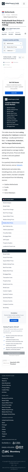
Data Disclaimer (6, 383)
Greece (4, 429)
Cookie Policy (5, 390)
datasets (19, 165)
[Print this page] (25, 33)
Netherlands (14, 15)
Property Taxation (7, 243)
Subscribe (14, 93)
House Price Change (8, 209)
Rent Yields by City (7, 226)
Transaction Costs (7, 277)
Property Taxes (7, 281)
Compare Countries (8, 304)
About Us (4, 381)
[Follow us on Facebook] (15, 465)
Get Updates (14, 320)
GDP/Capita (6, 240)
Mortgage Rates (7, 236)
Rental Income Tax (8, 284)
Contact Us (5, 378)
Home (3, 15)
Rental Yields (6, 206)
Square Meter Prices (8, 216)
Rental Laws (6, 287)
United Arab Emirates (7, 420)
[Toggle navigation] (24, 3)
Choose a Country (7, 301)
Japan (3, 436)
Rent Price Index (7, 267)
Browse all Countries (7, 398)
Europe (8, 15)
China (3, 427)
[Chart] (20, 57)
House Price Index (7, 257)
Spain (3, 423)
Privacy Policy (6, 388)
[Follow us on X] (14, 465)
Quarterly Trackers (8, 294)
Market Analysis (7, 203)
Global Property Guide (14, 28)
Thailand (4, 434)
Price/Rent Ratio (7, 233)
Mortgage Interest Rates (8, 414)
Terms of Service (6, 385)
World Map (6, 308)
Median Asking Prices (8, 219)
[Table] (23, 57)
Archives (4, 392)
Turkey (4, 432)
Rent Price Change (8, 213)
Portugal (4, 425)
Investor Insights (7, 291)
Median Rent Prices (8, 223)
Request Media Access (7, 456)
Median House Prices (7, 410)
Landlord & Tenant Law (9, 246)
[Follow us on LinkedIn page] (12, 465)
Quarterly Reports (7, 297)
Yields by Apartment (8, 229)
